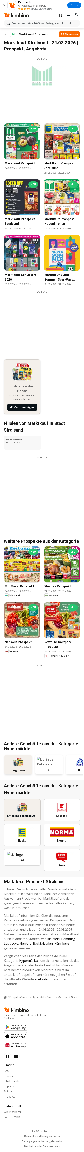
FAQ (6, 1071)
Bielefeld (53, 939)
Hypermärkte (29, 960)
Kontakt (9, 1076)
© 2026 (42, 1131)
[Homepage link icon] (5, 997)
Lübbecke (11, 943)
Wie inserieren (13, 1112)
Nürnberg (61, 943)
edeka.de (41, 979)
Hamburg (68, 939)
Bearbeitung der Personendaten (42, 1146)
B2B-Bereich (12, 1117)
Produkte (9, 1096)
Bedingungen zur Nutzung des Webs (42, 1141)
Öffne (74, 5)
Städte (8, 1091)
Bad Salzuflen (43, 943)
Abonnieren (71, 34)
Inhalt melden (12, 1081)
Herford (25, 943)
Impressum (11, 1086)
